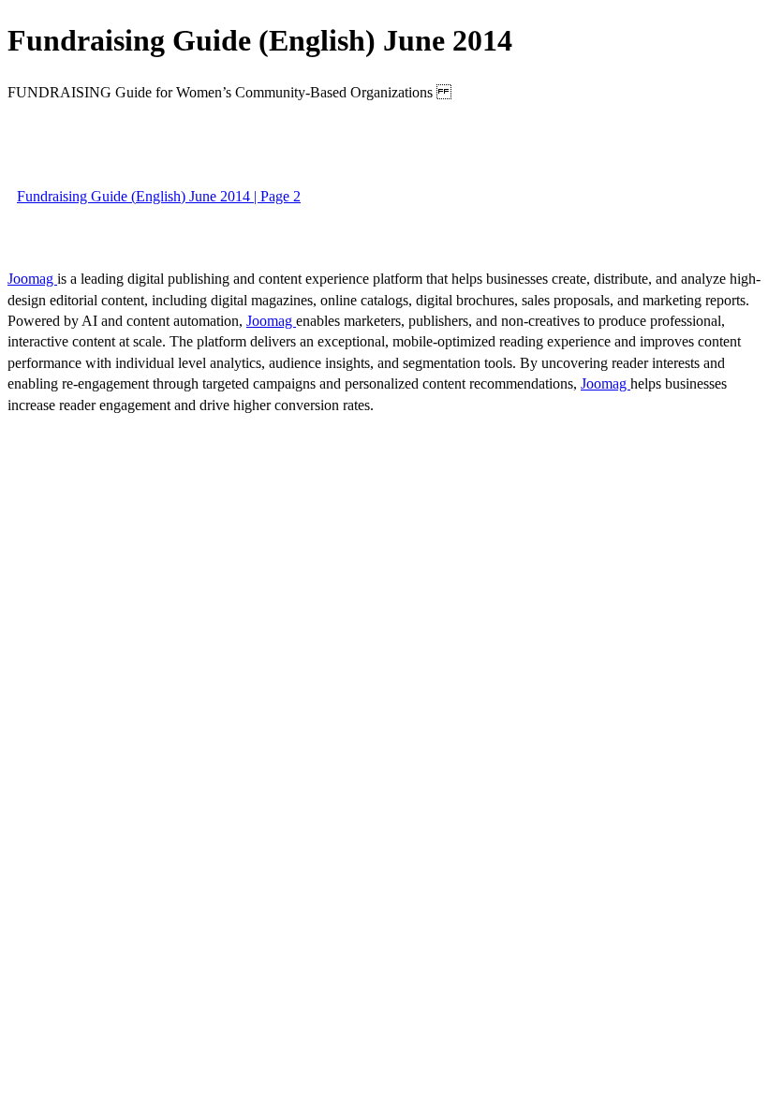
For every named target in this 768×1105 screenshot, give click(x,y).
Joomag (32, 279)
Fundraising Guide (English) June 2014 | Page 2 (159, 196)
